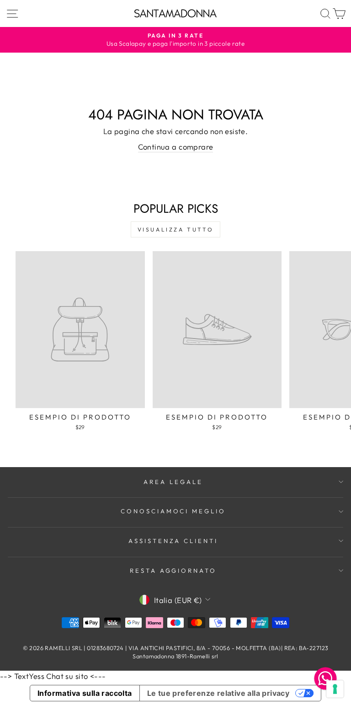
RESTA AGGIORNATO (173, 570)
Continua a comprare (175, 146)
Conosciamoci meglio (173, 511)
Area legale (173, 481)
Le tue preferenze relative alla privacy (218, 693)
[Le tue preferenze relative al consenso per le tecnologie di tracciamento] (335, 689)
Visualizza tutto (176, 229)
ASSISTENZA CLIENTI (173, 540)
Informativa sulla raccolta (84, 693)
